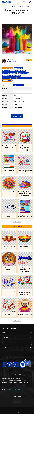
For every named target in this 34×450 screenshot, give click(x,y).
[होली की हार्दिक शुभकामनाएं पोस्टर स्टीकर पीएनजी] (25, 162)
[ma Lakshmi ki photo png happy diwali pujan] (25, 305)
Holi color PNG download (9, 192)
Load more (16, 221)
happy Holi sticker (9, 73)
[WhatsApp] (25, 18)
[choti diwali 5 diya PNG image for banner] (9, 238)
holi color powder (9, 78)
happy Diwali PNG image (9, 291)
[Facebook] (14, 18)
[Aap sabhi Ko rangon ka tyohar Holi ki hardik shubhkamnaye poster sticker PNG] (25, 137)
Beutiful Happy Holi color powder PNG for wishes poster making (25, 193)
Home (4, 6)
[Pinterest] (21, 18)
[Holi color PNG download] (9, 183)
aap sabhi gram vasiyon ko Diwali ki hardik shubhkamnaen (25, 269)
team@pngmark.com (14, 389)
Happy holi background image (14, 70)
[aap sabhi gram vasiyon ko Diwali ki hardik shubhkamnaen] (25, 259)
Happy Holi (10, 6)
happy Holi (18, 68)
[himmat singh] (4, 61)
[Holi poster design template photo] (9, 162)
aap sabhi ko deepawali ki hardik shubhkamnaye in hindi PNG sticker (25, 292)
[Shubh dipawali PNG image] (9, 305)
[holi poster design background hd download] (25, 206)
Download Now (17, 116)
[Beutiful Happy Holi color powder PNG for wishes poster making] (25, 183)
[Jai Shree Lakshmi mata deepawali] (9, 259)
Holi (23, 85)
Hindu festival (23, 73)
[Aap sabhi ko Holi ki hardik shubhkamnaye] (9, 137)
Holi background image (11, 75)
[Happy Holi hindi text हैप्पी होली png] (9, 206)
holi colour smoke (24, 78)
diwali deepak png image (24, 246)
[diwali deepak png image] (25, 238)
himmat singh (11, 62)
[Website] (19, 401)
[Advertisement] (17, 431)
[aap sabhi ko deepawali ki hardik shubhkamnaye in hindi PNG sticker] (25, 282)
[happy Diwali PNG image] (9, 282)
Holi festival (7, 80)
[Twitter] (17, 18)
